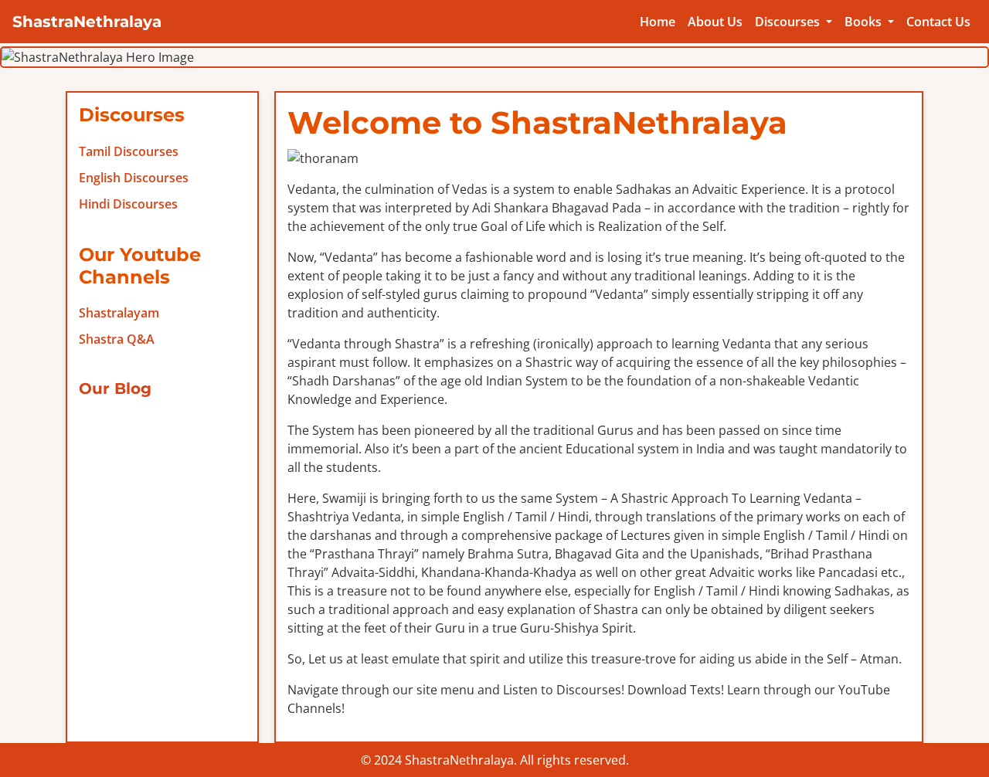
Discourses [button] (789, 21)
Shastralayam (119, 312)
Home (657, 21)
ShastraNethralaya (86, 21)
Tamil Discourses (128, 151)
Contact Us (938, 21)
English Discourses (134, 177)
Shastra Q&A (117, 339)
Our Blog (115, 388)
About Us (715, 21)
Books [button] (865, 21)
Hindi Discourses (128, 203)
